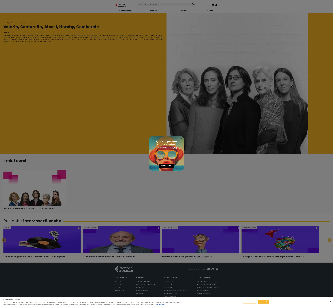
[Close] (181, 138)
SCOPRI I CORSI (166, 166)
